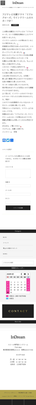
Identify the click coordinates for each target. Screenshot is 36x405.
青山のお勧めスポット (10, 248)
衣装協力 (15, 25)
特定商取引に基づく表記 (25, 393)
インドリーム (7, 132)
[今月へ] (25, 274)
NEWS (5, 254)
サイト (7, 199)
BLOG (5, 237)
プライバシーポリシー (10, 393)
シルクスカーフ (21, 58)
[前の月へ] (21, 274)
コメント (9, 167)
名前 (7, 182)
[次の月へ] (28, 274)
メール (8, 190)
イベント (6, 243)
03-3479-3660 (20, 355)
